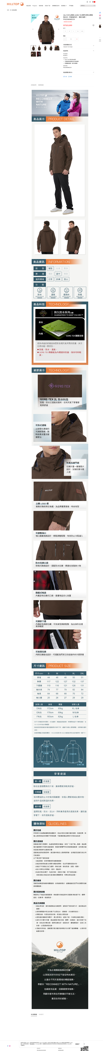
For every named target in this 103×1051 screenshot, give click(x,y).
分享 (66, 76)
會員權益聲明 (61, 1050)
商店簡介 (38, 1048)
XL (78, 31)
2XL (82, 31)
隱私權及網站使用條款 (41, 1050)
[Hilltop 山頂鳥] (15, 4)
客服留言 (60, 1048)
